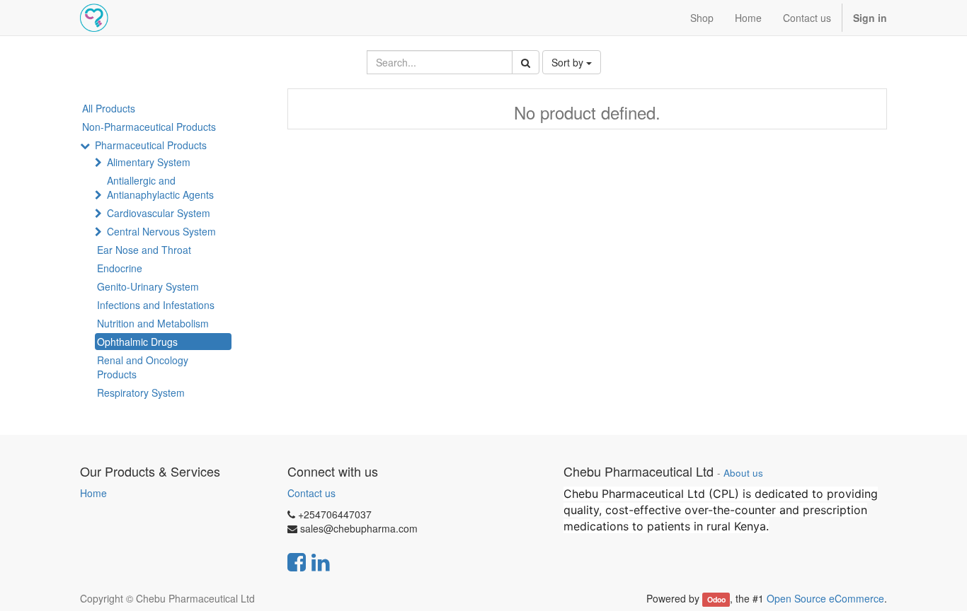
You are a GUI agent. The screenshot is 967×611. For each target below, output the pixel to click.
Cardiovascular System (158, 213)
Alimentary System (148, 162)
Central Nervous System (161, 231)
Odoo (716, 599)
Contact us (311, 493)
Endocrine (119, 268)
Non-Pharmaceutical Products (149, 127)
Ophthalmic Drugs (137, 341)
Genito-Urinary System (148, 286)
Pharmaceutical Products (151, 145)
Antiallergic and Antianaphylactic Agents (160, 187)
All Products (108, 108)
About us (743, 472)
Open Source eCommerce (825, 598)
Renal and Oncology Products (142, 367)
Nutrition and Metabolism (153, 323)
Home (93, 493)
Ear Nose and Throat (144, 250)
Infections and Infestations (155, 305)
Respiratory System (141, 392)
